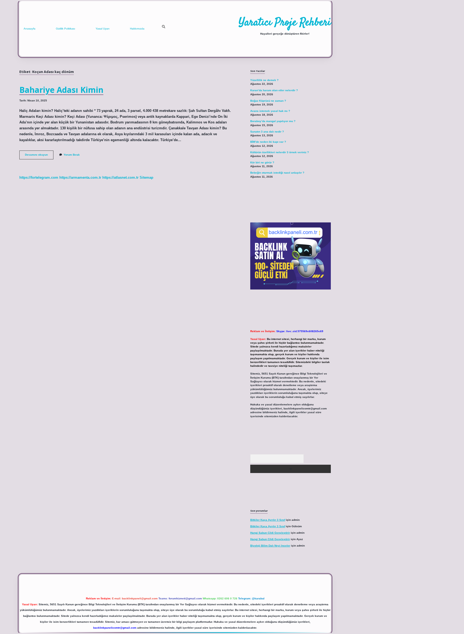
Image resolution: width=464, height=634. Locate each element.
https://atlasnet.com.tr (120, 177)
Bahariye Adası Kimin (61, 89)
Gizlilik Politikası (65, 28)
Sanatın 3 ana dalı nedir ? (267, 131)
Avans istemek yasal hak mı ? (270, 110)
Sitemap (146, 177)
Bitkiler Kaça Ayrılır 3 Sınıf (267, 519)
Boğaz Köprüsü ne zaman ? (268, 100)
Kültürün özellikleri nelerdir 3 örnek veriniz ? (279, 152)
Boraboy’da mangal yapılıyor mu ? (272, 121)
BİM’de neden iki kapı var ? (268, 141)
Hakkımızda (137, 28)
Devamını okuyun (39, 156)
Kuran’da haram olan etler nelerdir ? (274, 90)
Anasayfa (29, 28)
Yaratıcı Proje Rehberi (285, 23)
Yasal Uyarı (103, 28)
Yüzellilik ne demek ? (264, 80)
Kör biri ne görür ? (262, 162)
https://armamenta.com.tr (80, 177)
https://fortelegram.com (38, 177)
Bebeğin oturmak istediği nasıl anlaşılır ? (277, 172)
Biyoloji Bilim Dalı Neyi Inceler (270, 545)
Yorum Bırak (72, 154)
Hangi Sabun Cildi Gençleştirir (270, 532)
